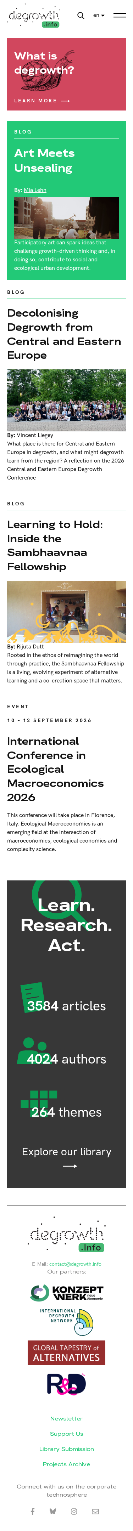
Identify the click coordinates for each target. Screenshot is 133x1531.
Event (18, 707)
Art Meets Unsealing (44, 160)
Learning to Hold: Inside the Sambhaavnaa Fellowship (55, 545)
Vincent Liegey (35, 435)
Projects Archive (66, 1464)
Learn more (35, 100)
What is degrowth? (44, 63)
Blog (23, 132)
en (96, 15)
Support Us (66, 1434)
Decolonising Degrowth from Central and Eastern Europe (64, 334)
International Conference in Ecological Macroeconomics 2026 (55, 769)
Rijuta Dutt (30, 646)
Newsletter (66, 1418)
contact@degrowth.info (75, 1264)
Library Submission (66, 1449)
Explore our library (66, 1152)
